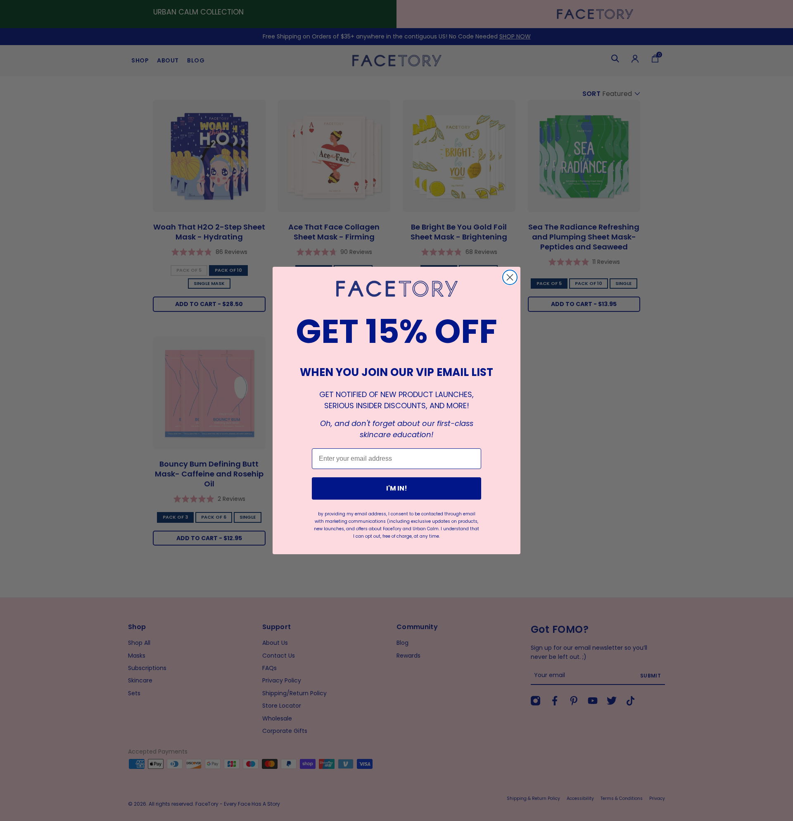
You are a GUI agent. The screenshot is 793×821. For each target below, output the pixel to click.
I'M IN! (396, 488)
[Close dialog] (510, 277)
